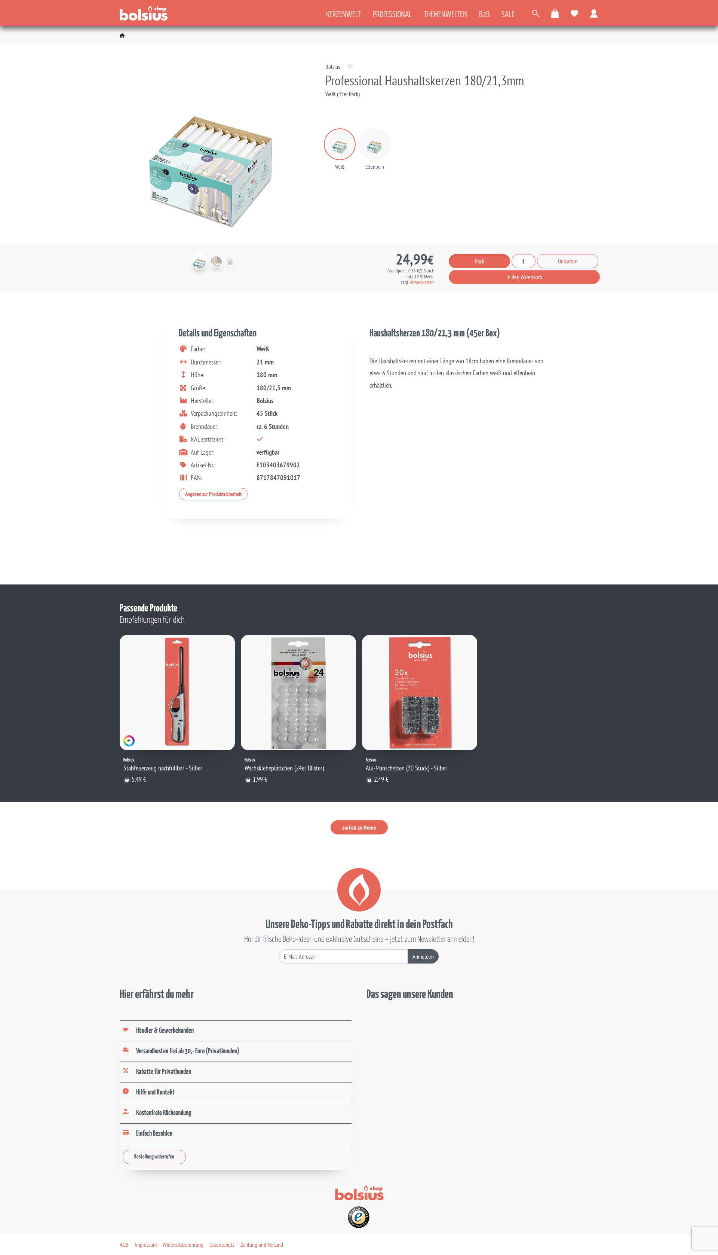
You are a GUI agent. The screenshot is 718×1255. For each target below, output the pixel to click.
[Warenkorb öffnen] (555, 13)
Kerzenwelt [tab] (343, 14)
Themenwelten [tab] (445, 14)
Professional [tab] (392, 14)
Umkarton (567, 261)
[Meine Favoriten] (575, 13)
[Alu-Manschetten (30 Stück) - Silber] (419, 692)
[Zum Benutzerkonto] (594, 13)
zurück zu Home (359, 827)
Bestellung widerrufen (154, 1157)
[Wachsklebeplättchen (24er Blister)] (298, 692)
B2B (484, 14)
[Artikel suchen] (536, 13)
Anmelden (423, 956)
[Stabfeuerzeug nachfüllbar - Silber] (177, 692)
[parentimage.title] (216, 261)
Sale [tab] (508, 14)
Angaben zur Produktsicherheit (213, 494)
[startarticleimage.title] (199, 262)
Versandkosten (421, 282)
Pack (479, 261)
